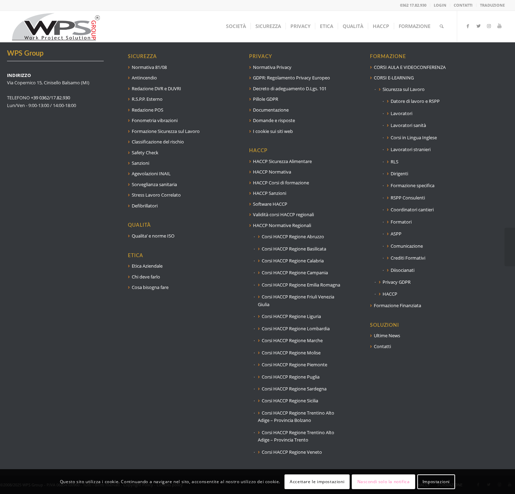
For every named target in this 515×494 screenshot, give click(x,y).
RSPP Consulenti (408, 198)
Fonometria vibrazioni (155, 120)
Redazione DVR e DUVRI (156, 88)
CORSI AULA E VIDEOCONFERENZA (410, 67)
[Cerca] (441, 26)
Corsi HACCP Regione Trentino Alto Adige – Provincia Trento (296, 436)
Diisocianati (402, 270)
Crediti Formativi (408, 258)
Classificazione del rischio (158, 142)
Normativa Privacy (272, 67)
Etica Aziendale (147, 266)
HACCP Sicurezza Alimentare (282, 161)
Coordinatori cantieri (412, 209)
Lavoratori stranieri (411, 149)
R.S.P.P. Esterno (147, 99)
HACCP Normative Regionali (282, 225)
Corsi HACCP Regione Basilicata (294, 249)
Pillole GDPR (265, 99)
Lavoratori (401, 113)
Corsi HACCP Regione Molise (291, 353)
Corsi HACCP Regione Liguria (291, 316)
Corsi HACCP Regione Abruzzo (293, 236)
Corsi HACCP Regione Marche (292, 340)
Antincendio (144, 78)
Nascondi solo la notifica (383, 482)
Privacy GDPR (397, 282)
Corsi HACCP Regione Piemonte (294, 364)
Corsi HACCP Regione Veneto (292, 452)
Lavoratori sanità (408, 125)
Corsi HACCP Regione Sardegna (294, 389)
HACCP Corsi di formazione (281, 182)
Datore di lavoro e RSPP (415, 101)
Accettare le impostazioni (317, 482)
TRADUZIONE (492, 5)
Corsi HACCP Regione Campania (295, 272)
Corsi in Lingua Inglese (414, 137)
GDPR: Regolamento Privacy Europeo (291, 78)
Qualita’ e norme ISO (153, 236)
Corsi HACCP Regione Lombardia (296, 328)
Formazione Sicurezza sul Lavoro (166, 131)
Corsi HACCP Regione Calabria (293, 260)
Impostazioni (436, 482)
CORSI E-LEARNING (394, 78)
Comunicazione (407, 246)
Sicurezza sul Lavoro (404, 89)
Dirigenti (399, 173)
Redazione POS (147, 110)
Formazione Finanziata (397, 305)
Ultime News (387, 335)
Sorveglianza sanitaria (154, 184)
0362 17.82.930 (413, 5)
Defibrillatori (145, 206)
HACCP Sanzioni (269, 193)
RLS (394, 161)
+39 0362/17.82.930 (50, 97)
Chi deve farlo (146, 277)
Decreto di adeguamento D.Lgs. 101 (290, 88)
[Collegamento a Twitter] (478, 26)
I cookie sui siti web (273, 131)
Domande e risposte (274, 120)
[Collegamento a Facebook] (468, 26)
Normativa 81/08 (149, 67)
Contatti (382, 346)
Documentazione (271, 110)
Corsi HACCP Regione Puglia (291, 377)
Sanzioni (140, 163)
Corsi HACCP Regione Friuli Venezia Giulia (296, 300)
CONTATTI (463, 5)
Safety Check (145, 152)
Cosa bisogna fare (150, 287)
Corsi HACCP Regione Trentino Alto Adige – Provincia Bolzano (296, 416)
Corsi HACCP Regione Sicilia (290, 400)
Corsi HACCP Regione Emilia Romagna (301, 285)
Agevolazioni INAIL (151, 173)
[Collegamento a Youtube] (499, 26)
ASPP (396, 234)
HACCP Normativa (272, 172)
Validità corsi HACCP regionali (283, 214)
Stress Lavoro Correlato (156, 195)
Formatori (401, 222)
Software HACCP (270, 204)
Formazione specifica (412, 185)
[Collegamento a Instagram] (489, 26)
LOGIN (440, 5)
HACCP (390, 294)
